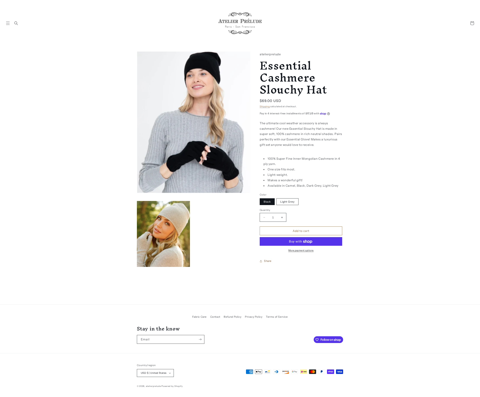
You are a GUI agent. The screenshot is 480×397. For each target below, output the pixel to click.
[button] (8, 23)
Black (267, 201)
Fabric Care (199, 316)
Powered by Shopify (172, 386)
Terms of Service (277, 316)
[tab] (301, 169)
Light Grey (287, 201)
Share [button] (268, 261)
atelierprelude (153, 386)
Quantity (265, 209)
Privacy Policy (253, 316)
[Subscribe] (200, 339)
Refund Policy (232, 316)
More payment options (301, 250)
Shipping (265, 106)
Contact (215, 316)
